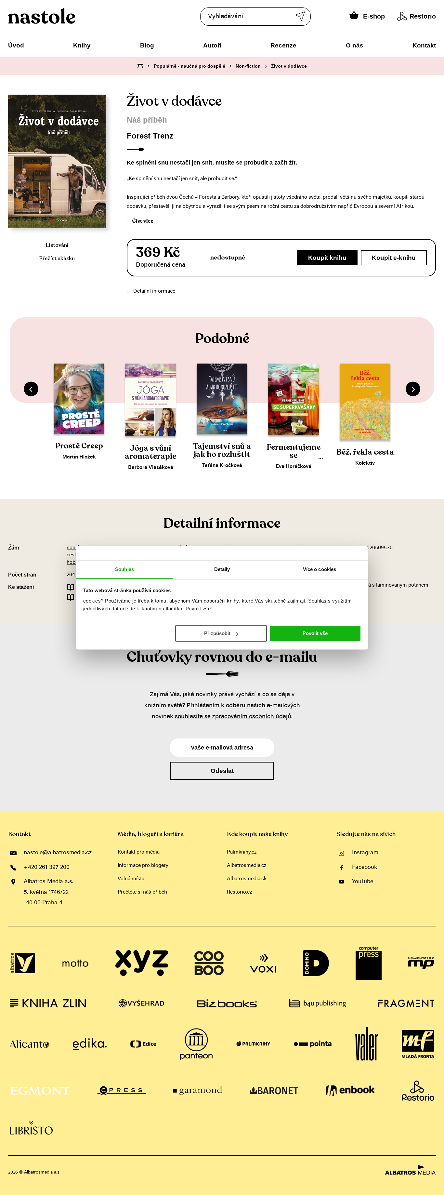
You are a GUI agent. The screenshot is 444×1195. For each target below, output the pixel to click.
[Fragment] (406, 1003)
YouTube (362, 882)
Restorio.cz (239, 892)
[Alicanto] (29, 1044)
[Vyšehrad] (141, 1003)
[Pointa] (313, 1044)
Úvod (16, 45)
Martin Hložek (79, 457)
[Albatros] (23, 963)
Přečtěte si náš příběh (142, 892)
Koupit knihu (327, 257)
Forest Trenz (150, 135)
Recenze (283, 45)
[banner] (61, 16)
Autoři (212, 45)
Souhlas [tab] (124, 569)
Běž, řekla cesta (365, 452)
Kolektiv (365, 463)
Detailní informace (154, 291)
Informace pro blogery (143, 865)
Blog (147, 45)
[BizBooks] (227, 1003)
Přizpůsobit (217, 633)
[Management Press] (421, 963)
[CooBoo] (209, 963)
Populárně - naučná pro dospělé (189, 66)
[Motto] (75, 963)
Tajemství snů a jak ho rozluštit (222, 450)
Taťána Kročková (222, 465)
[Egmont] (40, 1090)
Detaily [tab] (222, 569)
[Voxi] (263, 963)
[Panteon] (196, 1044)
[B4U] (318, 1003)
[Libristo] (31, 1127)
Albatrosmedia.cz (246, 865)
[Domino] (316, 963)
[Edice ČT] (143, 1044)
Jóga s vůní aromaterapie (150, 452)
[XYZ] (141, 963)
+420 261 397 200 (47, 867)
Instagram (365, 853)
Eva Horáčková (293, 466)
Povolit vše (315, 633)
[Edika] (89, 1044)
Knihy (82, 45)
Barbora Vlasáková (150, 467)
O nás (354, 45)
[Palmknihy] (253, 1044)
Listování (57, 245)
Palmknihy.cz (241, 852)
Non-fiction (248, 66)
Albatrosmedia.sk (247, 879)
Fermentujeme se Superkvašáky (293, 455)
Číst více (142, 221)
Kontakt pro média (139, 852)
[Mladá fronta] (418, 1044)
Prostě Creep (79, 446)
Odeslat (222, 770)
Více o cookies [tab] (319, 569)
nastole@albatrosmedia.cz (58, 853)
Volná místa (131, 879)
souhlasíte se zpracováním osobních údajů (233, 717)
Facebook (364, 867)
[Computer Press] (368, 963)
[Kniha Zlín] (48, 1003)
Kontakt (424, 45)
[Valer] (367, 1044)
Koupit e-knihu (394, 257)
